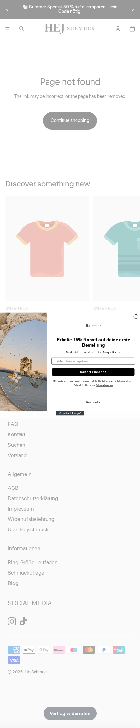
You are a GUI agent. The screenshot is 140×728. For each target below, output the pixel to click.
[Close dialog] (136, 316)
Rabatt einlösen (93, 371)
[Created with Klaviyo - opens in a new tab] (70, 413)
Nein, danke (93, 402)
